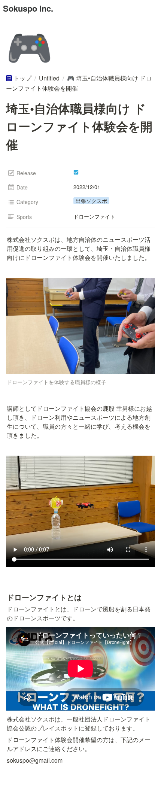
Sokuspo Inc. (28, 8)
